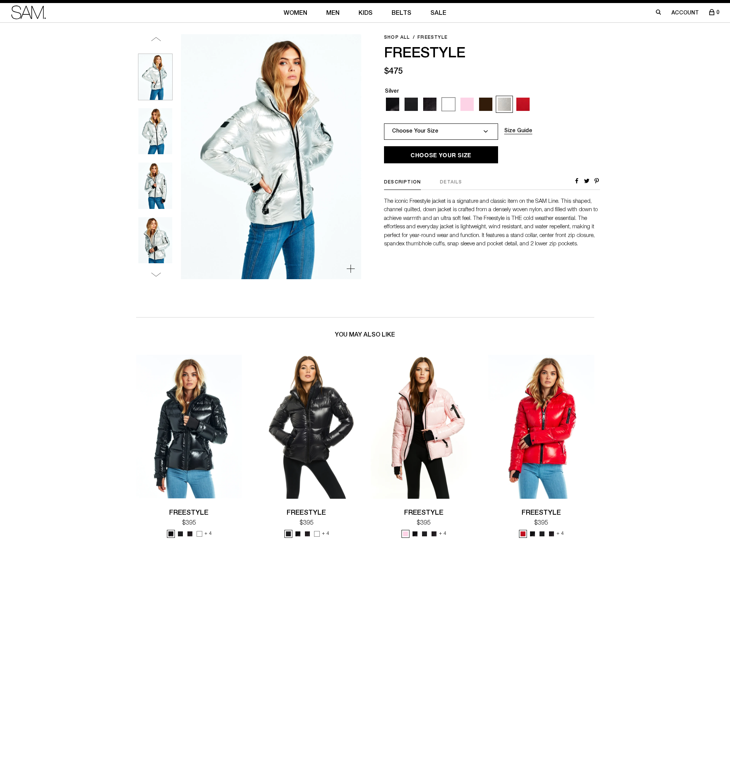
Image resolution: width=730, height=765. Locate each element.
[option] (155, 77)
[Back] (156, 39)
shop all (397, 37)
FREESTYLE (188, 513)
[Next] (156, 274)
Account (685, 13)
